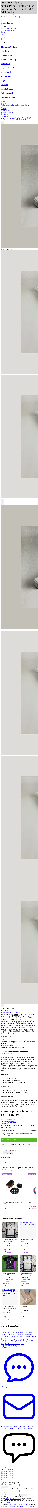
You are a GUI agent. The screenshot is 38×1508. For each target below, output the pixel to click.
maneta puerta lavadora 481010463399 (18, 118)
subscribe (4, 1487)
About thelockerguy (7, 1340)
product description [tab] (7, 1045)
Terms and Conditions (22, 1342)
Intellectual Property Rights (27, 1336)
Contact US (4, 1347)
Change (33, 1130)
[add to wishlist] (1, 1153)
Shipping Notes (5, 1157)
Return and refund (13, 1336)
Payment (14, 1334)
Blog (15, 1340)
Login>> (9, 1208)
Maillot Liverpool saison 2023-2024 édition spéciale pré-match (9, 1307)
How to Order (16, 1332)
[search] (1, 21)
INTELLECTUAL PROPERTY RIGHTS (21, 1506)
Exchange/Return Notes (8, 1162)
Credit (9, 1334)
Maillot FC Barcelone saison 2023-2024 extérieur (10, 1240)
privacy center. (5, 1502)
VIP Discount (9, 1344)
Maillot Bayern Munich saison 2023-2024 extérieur (10, 1274)
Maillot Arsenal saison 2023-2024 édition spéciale (27, 1274)
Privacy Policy (9, 1342)
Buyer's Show (22, 1340)
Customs (26, 1334)
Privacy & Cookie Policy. (13, 1499)
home (2, 118)
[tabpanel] (19, 1078)
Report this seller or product (10, 1012)
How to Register (6, 1332)
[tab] (19, 1047)
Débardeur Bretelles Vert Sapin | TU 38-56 (27, 1240)
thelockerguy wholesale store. (19, 1504)
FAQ (10, 1347)
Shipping (20, 1334)
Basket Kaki (24, 1306)
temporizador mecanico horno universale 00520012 (13, 1203)
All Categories (19, 1344)
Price (22, 1332)
